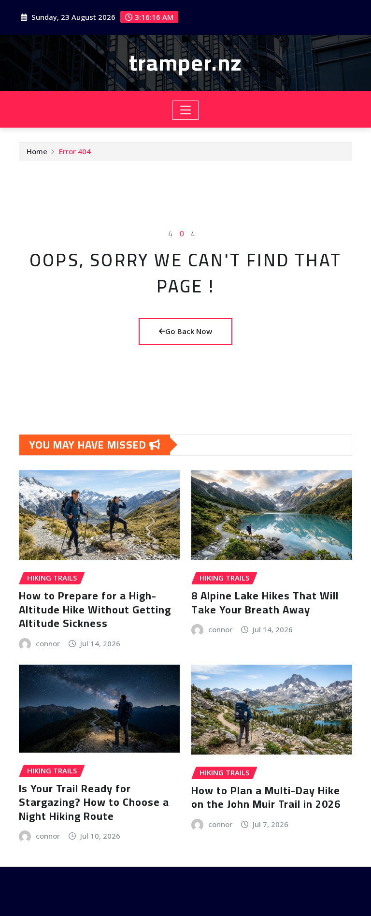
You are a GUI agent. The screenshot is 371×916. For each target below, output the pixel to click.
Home (37, 151)
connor (48, 643)
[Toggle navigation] (185, 110)
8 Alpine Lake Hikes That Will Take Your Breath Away (265, 602)
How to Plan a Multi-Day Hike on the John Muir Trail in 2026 (266, 797)
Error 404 (75, 151)
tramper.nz (185, 62)
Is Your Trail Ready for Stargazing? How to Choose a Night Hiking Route (94, 802)
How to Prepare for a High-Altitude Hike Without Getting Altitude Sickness (95, 609)
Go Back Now (188, 331)
